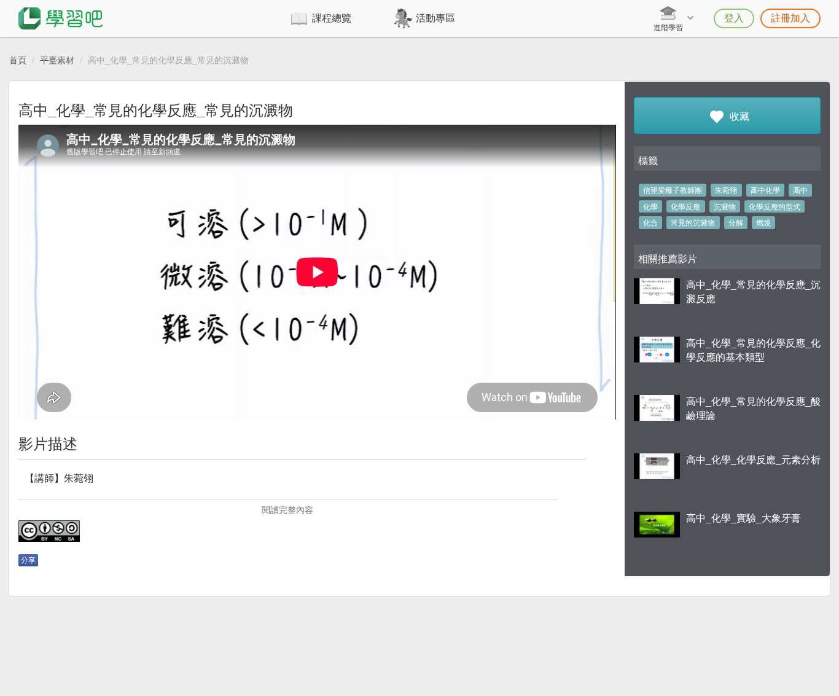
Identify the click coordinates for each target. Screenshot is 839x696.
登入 (734, 18)
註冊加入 (790, 18)
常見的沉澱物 (693, 223)
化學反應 (685, 207)
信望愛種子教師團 (672, 190)
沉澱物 (725, 207)
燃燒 (763, 223)
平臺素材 (57, 60)
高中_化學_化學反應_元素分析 (753, 460)
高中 (800, 190)
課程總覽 (331, 18)
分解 (735, 223)
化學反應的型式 (774, 207)
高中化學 (765, 190)
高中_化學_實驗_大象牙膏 (743, 518)
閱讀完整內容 (287, 510)
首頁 (17, 60)
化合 (650, 223)
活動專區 (435, 18)
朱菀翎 (726, 190)
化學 (650, 207)
